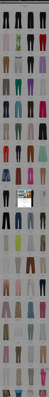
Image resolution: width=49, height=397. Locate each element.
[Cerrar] (30, 190)
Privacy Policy (27, 202)
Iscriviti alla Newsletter (35, 0)
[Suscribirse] (29, 204)
